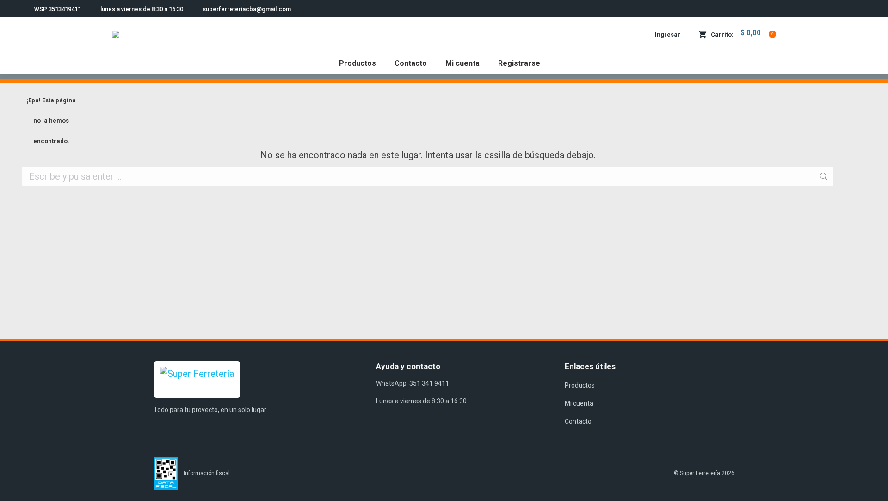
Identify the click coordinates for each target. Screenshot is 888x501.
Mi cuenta (579, 403)
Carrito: (742, 33)
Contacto (578, 421)
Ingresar (667, 34)
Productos (580, 385)
